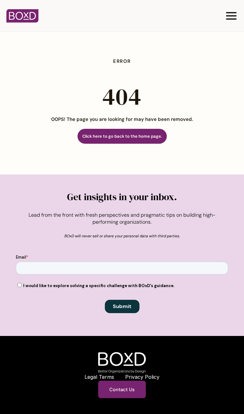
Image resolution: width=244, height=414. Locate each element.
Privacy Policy (142, 377)
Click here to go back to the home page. (122, 136)
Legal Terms (99, 377)
